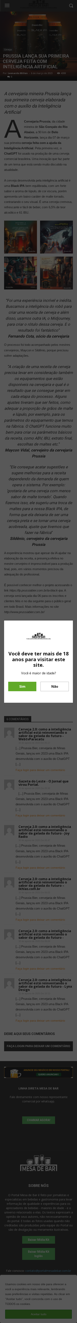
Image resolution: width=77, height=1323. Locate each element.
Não (54, 686)
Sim (22, 686)
